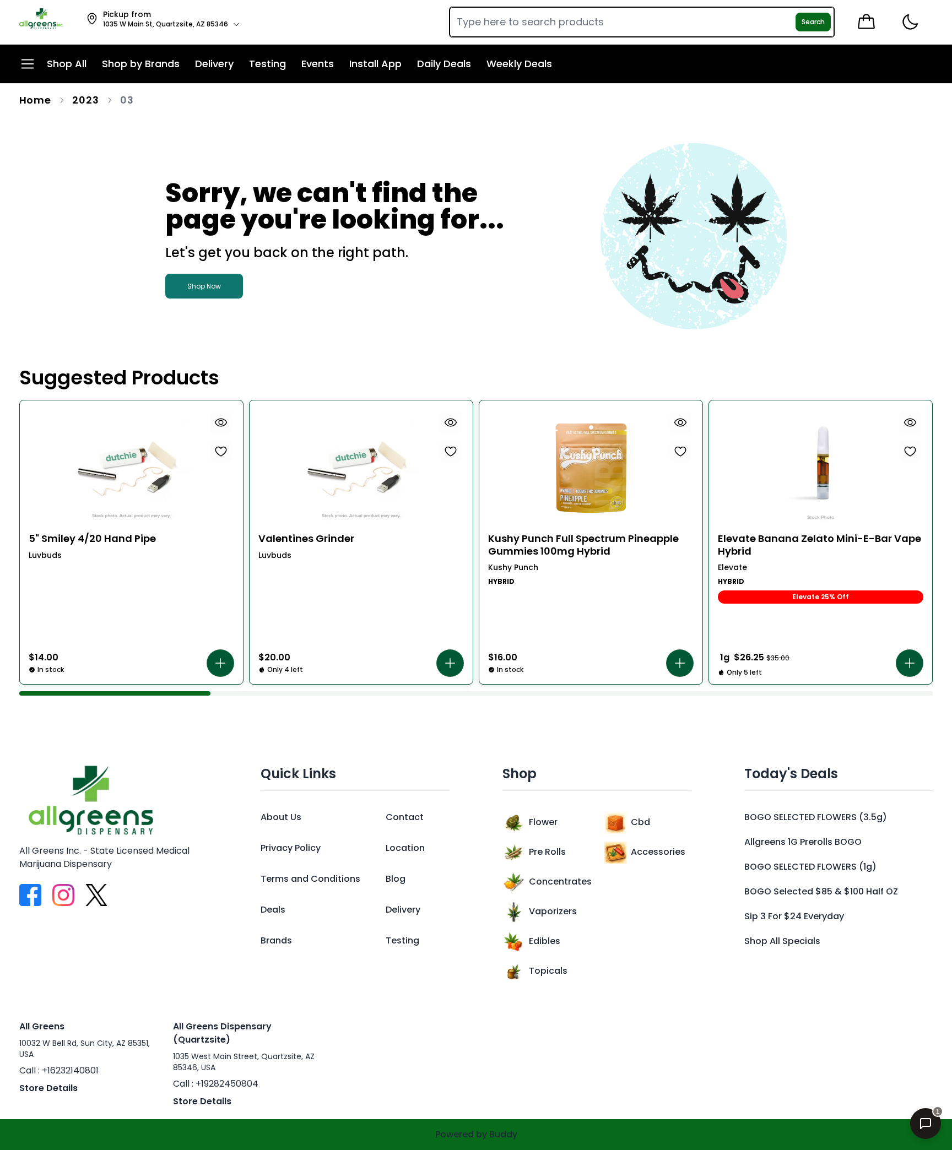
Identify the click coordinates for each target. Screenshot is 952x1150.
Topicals (548, 970)
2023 (85, 100)
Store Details (48, 1088)
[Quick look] (221, 422)
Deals (273, 909)
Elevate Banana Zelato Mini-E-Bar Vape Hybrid (819, 545)
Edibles (544, 941)
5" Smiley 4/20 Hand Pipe (92, 539)
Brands (276, 940)
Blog (395, 878)
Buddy (503, 1134)
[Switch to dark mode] (910, 22)
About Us (281, 817)
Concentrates (560, 881)
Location (405, 848)
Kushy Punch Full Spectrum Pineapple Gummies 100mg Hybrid (583, 545)
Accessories (658, 851)
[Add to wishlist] (221, 451)
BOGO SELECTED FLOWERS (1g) (810, 866)
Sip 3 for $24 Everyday (794, 916)
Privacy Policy (291, 848)
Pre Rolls (547, 851)
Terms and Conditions (310, 878)
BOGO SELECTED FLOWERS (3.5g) (815, 817)
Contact (405, 817)
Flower (543, 822)
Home (35, 100)
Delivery (403, 909)
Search (813, 21)
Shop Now (204, 286)
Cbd (640, 822)
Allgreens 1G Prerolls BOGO (803, 842)
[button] (220, 663)
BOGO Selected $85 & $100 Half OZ (821, 891)
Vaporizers (553, 911)
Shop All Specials (782, 941)
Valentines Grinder (306, 539)
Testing (402, 940)
